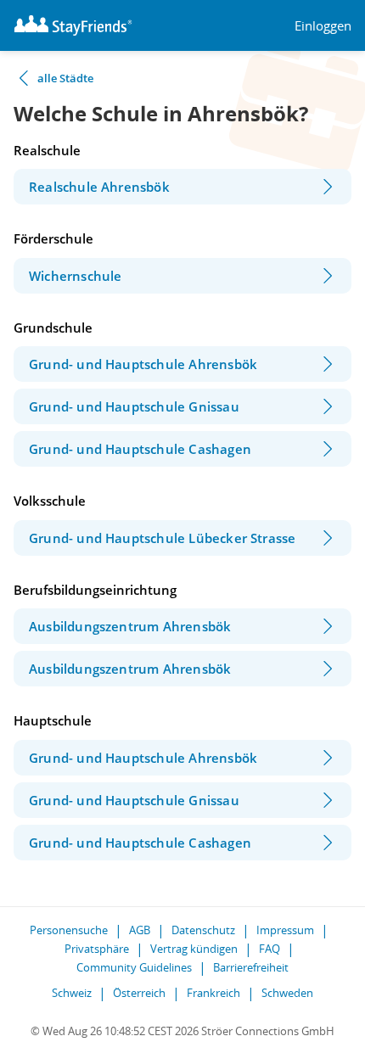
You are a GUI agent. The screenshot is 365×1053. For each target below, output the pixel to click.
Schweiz (72, 992)
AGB (139, 930)
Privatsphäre (97, 948)
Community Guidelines (134, 967)
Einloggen (323, 26)
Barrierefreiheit (251, 967)
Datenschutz (203, 930)
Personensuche (69, 930)
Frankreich (213, 992)
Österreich (139, 992)
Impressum (285, 930)
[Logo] (73, 25)
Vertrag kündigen (194, 948)
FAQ (269, 948)
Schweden (287, 992)
